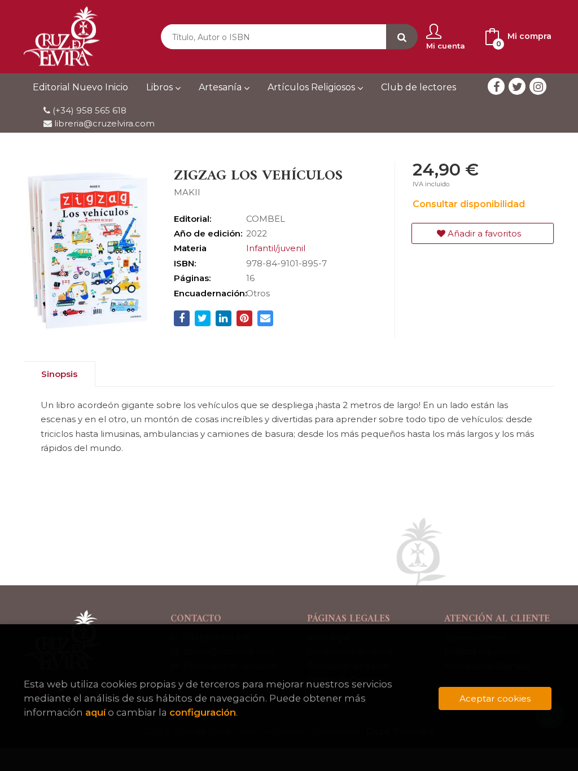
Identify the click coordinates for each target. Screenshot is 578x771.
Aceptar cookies (495, 698)
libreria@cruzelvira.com (103, 123)
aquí (95, 712)
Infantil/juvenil (275, 248)
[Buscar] (402, 37)
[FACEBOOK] (496, 86)
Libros (160, 87)
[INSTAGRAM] (537, 86)
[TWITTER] (517, 86)
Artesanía (221, 87)
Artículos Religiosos (312, 87)
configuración (202, 712)
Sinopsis (59, 374)
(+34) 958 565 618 (89, 110)
